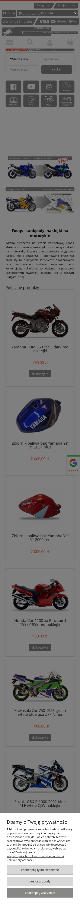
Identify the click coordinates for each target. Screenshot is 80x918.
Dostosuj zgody (40, 881)
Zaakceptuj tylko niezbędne (40, 870)
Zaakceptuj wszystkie (40, 893)
